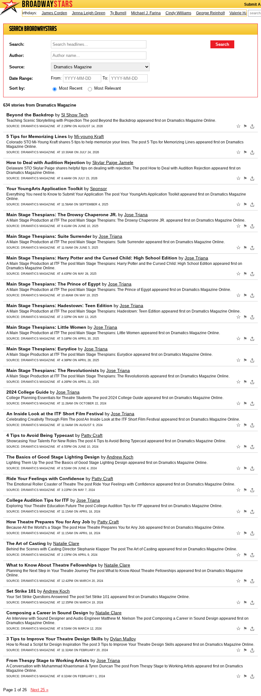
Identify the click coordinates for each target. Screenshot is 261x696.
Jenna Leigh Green (84, 13)
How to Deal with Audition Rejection (45, 162)
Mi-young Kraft (89, 136)
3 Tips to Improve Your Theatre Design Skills (54, 638)
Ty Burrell (114, 13)
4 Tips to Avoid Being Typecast (40, 435)
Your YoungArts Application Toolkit (44, 188)
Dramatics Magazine (38, 126)
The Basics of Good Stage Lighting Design (53, 456)
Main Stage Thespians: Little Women (46, 327)
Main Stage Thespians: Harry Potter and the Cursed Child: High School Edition (91, 257)
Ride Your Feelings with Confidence (45, 478)
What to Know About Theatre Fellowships (51, 565)
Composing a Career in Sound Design (47, 612)
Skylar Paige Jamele (112, 162)
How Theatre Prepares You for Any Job (48, 521)
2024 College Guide (27, 392)
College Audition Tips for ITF (37, 500)
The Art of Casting (26, 543)
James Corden (50, 13)
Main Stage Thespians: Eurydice (41, 348)
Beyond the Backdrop (30, 114)
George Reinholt (206, 13)
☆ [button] (238, 126)
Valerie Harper (237, 13)
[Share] (252, 126)
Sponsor (98, 188)
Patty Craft (91, 435)
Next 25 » (39, 689)
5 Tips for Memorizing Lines (36, 136)
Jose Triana (136, 214)
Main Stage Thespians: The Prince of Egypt (53, 283)
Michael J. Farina (142, 13)
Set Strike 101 (21, 591)
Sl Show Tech (74, 114)
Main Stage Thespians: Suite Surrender (48, 236)
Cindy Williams (174, 13)
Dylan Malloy (123, 638)
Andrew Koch (120, 456)
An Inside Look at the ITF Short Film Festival (54, 413)
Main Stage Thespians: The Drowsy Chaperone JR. (61, 214)
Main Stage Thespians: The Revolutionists (52, 370)
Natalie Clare (66, 543)
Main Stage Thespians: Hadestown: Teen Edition (59, 305)
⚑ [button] (245, 126)
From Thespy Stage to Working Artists (47, 660)
